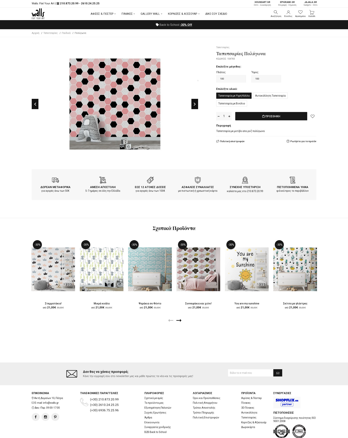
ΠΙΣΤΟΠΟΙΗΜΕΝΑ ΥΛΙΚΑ (292, 187)
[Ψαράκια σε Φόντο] (150, 269)
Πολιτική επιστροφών (232, 141)
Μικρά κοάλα (102, 303)
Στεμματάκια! (53, 303)
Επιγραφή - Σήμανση (287, 3)
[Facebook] (36, 417)
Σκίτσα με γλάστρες (295, 303)
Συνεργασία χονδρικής (157, 427)
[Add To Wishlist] (312, 116)
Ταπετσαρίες (248, 417)
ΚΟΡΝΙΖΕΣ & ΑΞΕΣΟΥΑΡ (182, 13)
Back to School (175, 25)
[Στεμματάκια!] (53, 269)
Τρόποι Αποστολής (204, 407)
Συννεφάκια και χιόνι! (198, 303)
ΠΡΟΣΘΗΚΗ (272, 116)
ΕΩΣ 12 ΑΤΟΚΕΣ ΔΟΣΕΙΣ (150, 187)
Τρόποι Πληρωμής (203, 412)
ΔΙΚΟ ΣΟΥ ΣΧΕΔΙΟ (216, 13)
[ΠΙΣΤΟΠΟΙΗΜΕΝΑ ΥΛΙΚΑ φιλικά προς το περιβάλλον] (292, 181)
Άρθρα (148, 417)
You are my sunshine (247, 303)
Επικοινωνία (151, 422)
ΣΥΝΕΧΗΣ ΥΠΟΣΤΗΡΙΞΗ (245, 187)
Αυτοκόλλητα (249, 412)
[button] (276, 14)
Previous (35, 104)
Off (186, 25)
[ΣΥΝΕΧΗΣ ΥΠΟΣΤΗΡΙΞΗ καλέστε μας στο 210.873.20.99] (245, 181)
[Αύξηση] (229, 116)
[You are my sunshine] (247, 269)
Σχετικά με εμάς (153, 398)
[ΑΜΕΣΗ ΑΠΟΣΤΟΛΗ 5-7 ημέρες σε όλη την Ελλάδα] (102, 181)
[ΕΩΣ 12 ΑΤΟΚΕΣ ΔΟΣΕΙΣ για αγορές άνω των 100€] (150, 181)
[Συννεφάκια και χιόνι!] (198, 269)
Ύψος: (255, 72)
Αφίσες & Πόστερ (251, 398)
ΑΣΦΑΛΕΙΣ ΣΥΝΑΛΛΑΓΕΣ (198, 187)
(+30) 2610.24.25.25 (104, 405)
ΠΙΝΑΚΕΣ (127, 13)
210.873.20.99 (69, 3)
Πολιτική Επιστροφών (206, 417)
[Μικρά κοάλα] (101, 269)
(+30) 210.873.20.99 (104, 399)
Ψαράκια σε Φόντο (150, 303)
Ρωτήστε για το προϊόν (303, 141)
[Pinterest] (55, 417)
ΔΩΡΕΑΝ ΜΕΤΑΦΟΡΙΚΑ (55, 187)
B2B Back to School (155, 432)
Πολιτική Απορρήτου (205, 402)
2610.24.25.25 (90, 3)
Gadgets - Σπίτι (311, 3)
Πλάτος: (221, 72)
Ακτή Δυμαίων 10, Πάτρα (48, 398)
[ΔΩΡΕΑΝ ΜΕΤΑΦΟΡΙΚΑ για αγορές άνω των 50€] (55, 181)
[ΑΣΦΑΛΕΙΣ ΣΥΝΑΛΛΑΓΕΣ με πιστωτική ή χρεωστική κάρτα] (197, 181)
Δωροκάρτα (248, 427)
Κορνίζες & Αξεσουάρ (253, 422)
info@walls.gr (51, 402)
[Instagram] (45, 417)
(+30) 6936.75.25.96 (104, 410)
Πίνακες (246, 402)
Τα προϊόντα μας (154, 402)
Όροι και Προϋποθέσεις (206, 398)
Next (194, 104)
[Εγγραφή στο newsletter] (277, 372)
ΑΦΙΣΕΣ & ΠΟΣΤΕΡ (102, 13)
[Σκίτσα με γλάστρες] (295, 269)
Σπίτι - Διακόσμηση (262, 3)
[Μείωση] (218, 116)
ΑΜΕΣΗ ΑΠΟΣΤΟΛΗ (103, 187)
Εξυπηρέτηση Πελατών (157, 407)
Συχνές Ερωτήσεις (155, 412)
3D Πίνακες (247, 407)
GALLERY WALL (150, 13)
